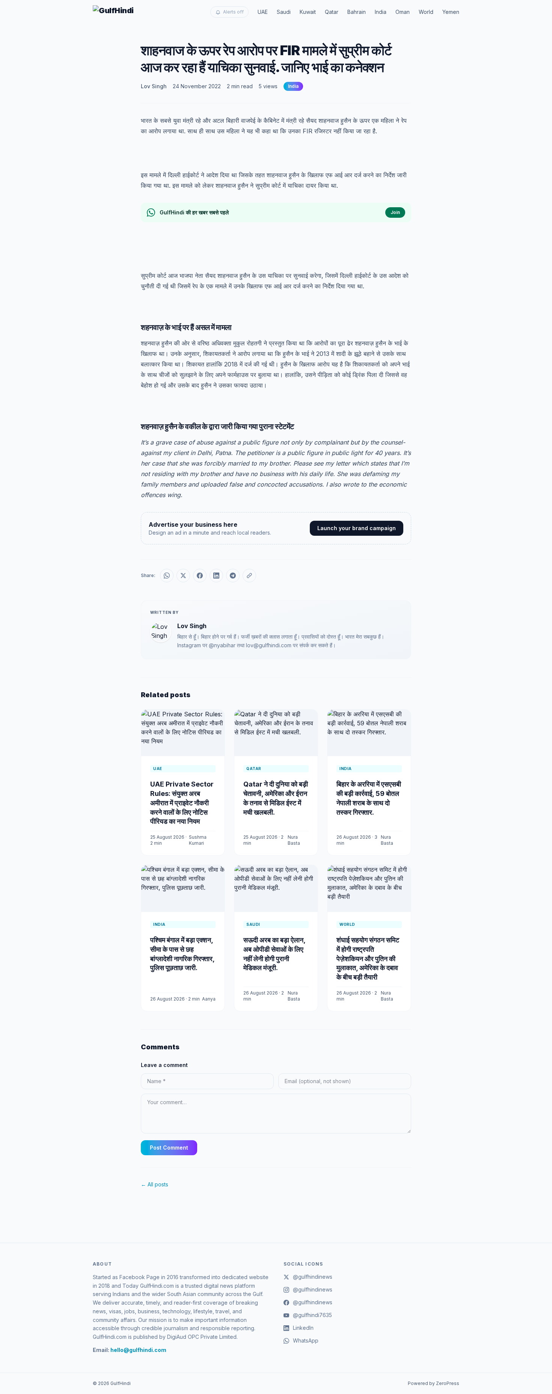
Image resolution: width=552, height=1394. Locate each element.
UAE (263, 12)
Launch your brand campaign (356, 528)
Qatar (331, 12)
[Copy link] (249, 575)
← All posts (154, 1184)
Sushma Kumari (198, 840)
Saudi (284, 12)
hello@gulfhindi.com (138, 1350)
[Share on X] (183, 575)
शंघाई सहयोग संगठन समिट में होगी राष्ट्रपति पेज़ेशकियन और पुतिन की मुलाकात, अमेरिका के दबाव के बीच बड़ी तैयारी (367, 958)
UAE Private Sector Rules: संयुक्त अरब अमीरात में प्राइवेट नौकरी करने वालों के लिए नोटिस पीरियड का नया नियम (182, 802)
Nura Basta (294, 840)
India (380, 12)
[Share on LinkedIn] (216, 575)
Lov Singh (154, 86)
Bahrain (356, 12)
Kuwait (308, 12)
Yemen (450, 12)
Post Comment (169, 1147)
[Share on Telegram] (233, 575)
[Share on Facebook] (200, 575)
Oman (402, 12)
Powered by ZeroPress (433, 1383)
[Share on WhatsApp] (166, 575)
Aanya (209, 999)
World (426, 12)
